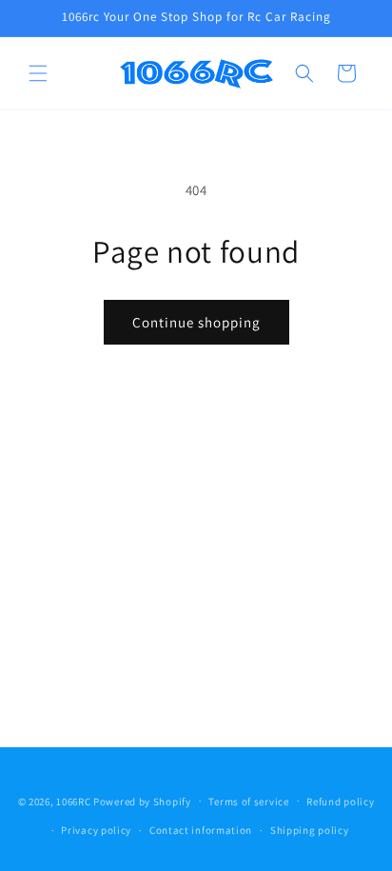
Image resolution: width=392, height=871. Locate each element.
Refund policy (340, 801)
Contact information (200, 830)
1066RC (73, 800)
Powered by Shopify (142, 800)
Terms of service (248, 801)
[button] (38, 73)
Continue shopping (196, 322)
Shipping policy (309, 830)
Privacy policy (96, 830)
